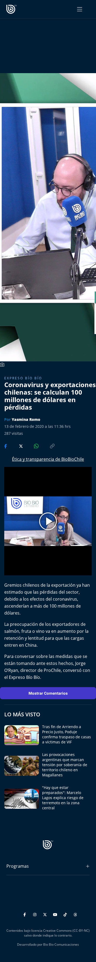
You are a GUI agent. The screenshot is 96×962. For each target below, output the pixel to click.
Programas (17, 866)
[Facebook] (25, 913)
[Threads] (75, 913)
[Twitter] (46, 913)
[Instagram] (36, 913)
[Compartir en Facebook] (6, 446)
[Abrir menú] (79, 9)
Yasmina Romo (26, 419)
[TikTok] (66, 913)
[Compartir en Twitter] (16, 446)
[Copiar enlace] (47, 446)
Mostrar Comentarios (48, 693)
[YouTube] (56, 913)
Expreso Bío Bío (23, 378)
